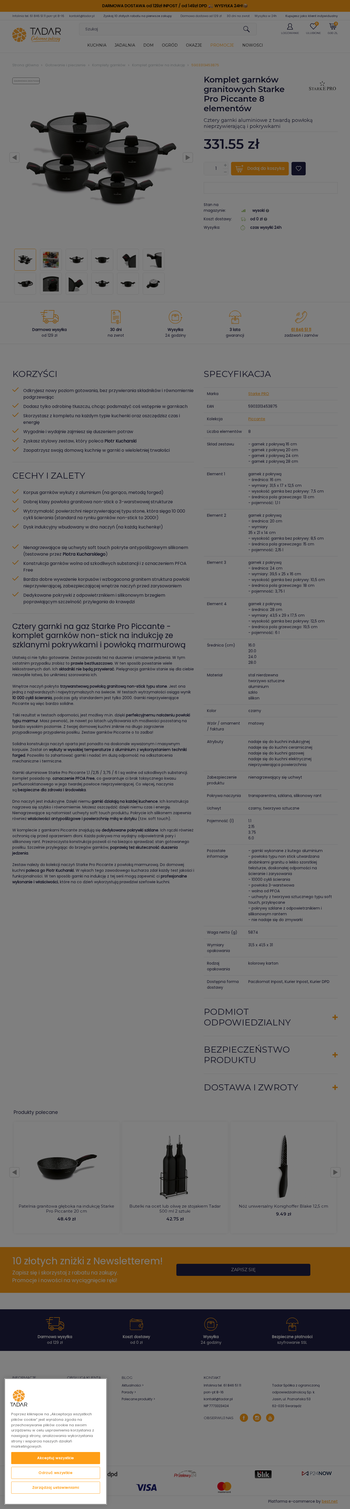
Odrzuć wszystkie (56, 1472)
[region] (55, 1441)
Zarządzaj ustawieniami (55, 1487)
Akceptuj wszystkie (55, 1458)
